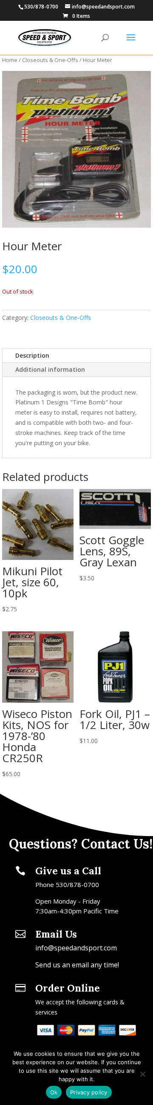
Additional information (50, 369)
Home (9, 60)
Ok (54, 1092)
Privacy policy (89, 1092)
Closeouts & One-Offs (50, 60)
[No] (142, 1074)
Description (32, 355)
